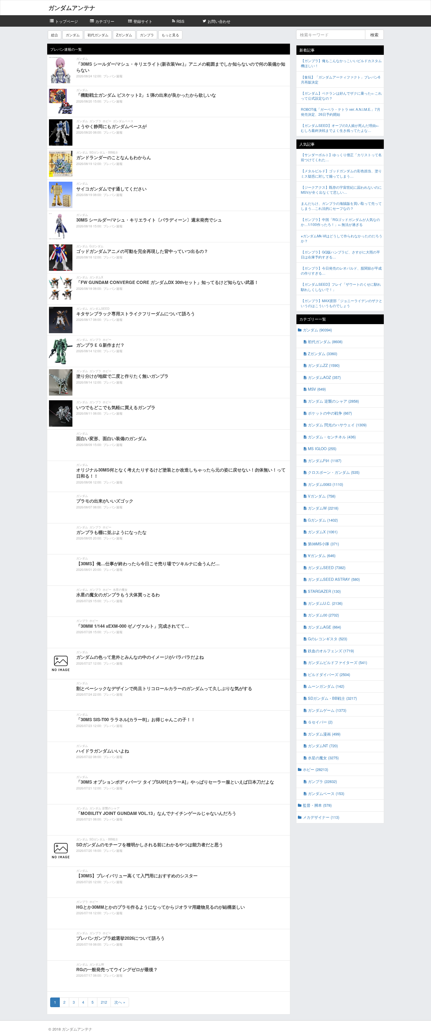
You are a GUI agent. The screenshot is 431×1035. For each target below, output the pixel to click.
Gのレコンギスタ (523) (327, 638)
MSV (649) (317, 389)
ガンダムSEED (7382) (326, 567)
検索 (374, 35)
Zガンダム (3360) (322, 353)
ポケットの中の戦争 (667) (330, 413)
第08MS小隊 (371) (323, 544)
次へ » (119, 1002)
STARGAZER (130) (324, 591)
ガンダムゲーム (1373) (327, 710)
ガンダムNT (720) (323, 745)
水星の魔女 (120, 590)
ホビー (107, 121)
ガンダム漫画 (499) (324, 734)
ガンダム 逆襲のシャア (104, 808)
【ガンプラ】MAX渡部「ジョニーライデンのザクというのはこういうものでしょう (341, 303)
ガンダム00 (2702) (323, 615)
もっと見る (170, 34)
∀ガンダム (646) (321, 555)
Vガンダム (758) (321, 496)
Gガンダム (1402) (323, 520)
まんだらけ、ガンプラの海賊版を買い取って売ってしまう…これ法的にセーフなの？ (341, 206)
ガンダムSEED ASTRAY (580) (334, 579)
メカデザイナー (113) (321, 817)
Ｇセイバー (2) (320, 722)
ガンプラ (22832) (322, 781)
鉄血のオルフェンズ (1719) (331, 650)
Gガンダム (96, 246)
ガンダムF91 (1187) (324, 460)
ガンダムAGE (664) (324, 627)
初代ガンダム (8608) (325, 341)
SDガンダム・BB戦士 (103, 152)
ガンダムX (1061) (322, 531)
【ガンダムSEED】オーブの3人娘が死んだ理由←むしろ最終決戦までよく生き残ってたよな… (340, 128)
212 (104, 1002)
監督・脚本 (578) (317, 805)
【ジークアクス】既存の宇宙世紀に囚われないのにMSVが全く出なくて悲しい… (341, 190)
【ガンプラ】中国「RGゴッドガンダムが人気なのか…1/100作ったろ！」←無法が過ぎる (340, 222)
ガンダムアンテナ (71, 7)
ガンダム (73, 34)
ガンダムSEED (99, 309)
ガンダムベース (123, 121)
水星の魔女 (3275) (323, 757)
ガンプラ (147, 34)
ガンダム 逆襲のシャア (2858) (333, 401)
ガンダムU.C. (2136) (325, 603)
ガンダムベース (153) (326, 793)
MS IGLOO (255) (322, 448)
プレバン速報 (113, 76)
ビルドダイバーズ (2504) (329, 674)
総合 (54, 34)
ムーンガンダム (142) (326, 686)
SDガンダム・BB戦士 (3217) (332, 698)
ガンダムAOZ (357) (324, 377)
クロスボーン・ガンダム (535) (333, 472)
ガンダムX (96, 277)
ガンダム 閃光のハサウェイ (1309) (337, 425)
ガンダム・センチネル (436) (332, 437)
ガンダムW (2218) (323, 508)
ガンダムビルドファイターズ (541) (337, 662)
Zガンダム (124, 34)
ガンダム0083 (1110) (325, 484)
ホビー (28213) (315, 769)
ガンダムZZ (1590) (324, 365)
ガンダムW (96, 964)
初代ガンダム (97, 34)
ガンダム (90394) (317, 330)
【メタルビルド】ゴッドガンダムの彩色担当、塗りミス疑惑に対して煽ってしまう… (341, 173)
